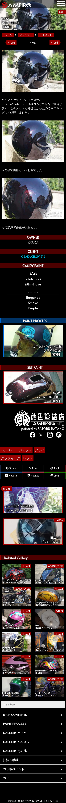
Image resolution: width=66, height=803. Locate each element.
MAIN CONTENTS (15, 715)
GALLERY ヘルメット (18, 742)
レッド (28, 458)
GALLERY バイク (15, 733)
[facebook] (31, 435)
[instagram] (49, 435)
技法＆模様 (10, 760)
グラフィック (10, 458)
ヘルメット (46, 35)
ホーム (8, 35)
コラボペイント (13, 769)
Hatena (12, 475)
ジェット (25, 450)
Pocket (34, 475)
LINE (56, 475)
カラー (7, 778)
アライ (39, 450)
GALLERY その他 (15, 751)
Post (34, 468)
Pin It (56, 468)
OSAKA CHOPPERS (33, 257)
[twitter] (40, 435)
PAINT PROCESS (14, 723)
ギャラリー (26, 35)
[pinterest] (58, 435)
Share (12, 468)
